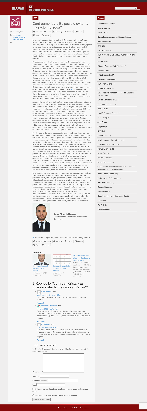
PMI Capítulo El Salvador (108, 178)
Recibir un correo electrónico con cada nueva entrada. (55, 395)
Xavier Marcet (103, 209)
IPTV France (45, 324)
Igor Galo (101, 108)
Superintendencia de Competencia (112, 196)
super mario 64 (46, 291)
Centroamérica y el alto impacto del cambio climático (61, 268)
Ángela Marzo (103, 28)
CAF (99, 45)
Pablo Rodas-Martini (106, 173)
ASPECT (101, 32)
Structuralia (102, 191)
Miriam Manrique (104, 162)
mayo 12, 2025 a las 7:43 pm (47, 309)
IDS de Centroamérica (107, 99)
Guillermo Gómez (105, 88)
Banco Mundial (104, 41)
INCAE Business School (107, 113)
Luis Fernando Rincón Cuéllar (110, 140)
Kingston (101, 126)
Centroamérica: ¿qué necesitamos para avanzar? (40, 268)
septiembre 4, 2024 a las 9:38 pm (49, 295)
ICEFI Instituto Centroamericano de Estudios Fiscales (19, 37)
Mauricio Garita (104, 157)
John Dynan (102, 122)
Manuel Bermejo (104, 148)
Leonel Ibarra (103, 135)
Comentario (38, 372)
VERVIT (101, 205)
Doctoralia (102, 61)
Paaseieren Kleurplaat (49, 305)
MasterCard (102, 153)
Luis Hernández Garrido (107, 144)
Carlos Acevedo (104, 50)
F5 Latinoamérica (105, 75)
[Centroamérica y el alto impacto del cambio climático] (62, 259)
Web (34, 385)
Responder (41, 303)
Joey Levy (102, 117)
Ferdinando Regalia (106, 79)
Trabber (101, 200)
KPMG (100, 131)
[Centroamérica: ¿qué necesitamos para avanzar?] (42, 259)
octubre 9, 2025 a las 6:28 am (48, 327)
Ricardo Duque (104, 187)
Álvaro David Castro (106, 23)
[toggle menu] (138, 8)
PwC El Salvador (105, 182)
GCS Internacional (105, 83)
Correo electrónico (40, 380)
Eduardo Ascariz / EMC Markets (110, 66)
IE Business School (105, 104)
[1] (71, 89)
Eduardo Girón (103, 70)
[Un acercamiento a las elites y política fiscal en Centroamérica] (83, 265)
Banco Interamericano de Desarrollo (112, 37)
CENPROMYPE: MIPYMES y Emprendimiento (117, 54)
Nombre (36, 376)
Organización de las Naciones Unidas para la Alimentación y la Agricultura (116, 168)
